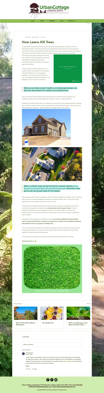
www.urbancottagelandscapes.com (64, 386)
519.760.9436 (77, 385)
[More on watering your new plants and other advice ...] (78, 313)
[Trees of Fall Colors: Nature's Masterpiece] (25, 313)
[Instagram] (51, 379)
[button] (88, 23)
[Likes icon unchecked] (27, 369)
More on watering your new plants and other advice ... (78, 324)
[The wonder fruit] (52, 313)
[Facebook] (47, 379)
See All (88, 303)
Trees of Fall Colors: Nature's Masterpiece (25, 324)
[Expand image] (46, 127)
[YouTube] (55, 379)
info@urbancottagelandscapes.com (40, 386)
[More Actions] (81, 354)
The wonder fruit (47, 323)
